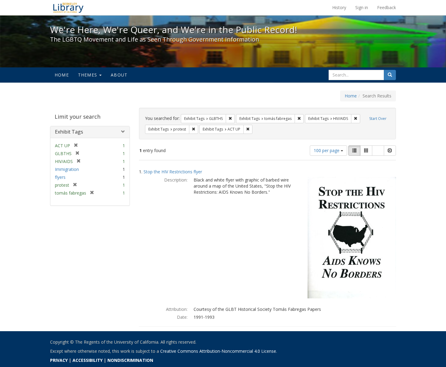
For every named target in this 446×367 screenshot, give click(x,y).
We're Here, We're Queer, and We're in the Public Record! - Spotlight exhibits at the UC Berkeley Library (68, 7)
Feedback (386, 7)
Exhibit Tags (69, 131)
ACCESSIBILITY (88, 360)
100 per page (327, 150)
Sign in (361, 7)
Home (62, 75)
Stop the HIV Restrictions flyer (173, 172)
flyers (60, 177)
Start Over (378, 118)
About (119, 75)
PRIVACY (59, 360)
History (339, 7)
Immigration (67, 169)
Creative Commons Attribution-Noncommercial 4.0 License (218, 351)
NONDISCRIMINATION (130, 360)
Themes (88, 75)
